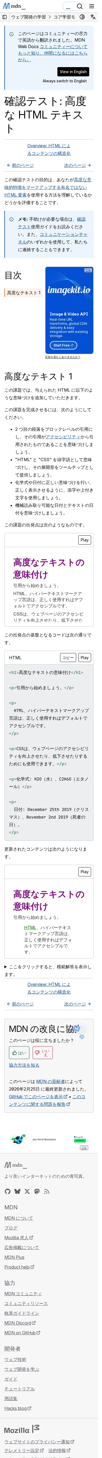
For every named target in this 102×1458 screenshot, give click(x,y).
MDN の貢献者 (50, 1081)
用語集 (10, 1398)
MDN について (18, 1218)
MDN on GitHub (20, 1332)
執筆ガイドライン (21, 1313)
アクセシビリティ (63, 436)
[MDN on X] (27, 1191)
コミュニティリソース (26, 1303)
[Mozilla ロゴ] (21, 1429)
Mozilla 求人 (16, 1237)
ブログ (10, 1228)
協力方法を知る (24, 1065)
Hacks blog (15, 1408)
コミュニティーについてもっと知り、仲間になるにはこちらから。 (53, 53)
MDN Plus (14, 1257)
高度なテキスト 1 (24, 292)
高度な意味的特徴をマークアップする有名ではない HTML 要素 (47, 187)
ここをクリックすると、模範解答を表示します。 (48, 970)
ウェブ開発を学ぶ (21, 1369)
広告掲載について (21, 1247)
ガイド (10, 1379)
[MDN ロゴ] (15, 1165)
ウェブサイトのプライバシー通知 (37, 1441)
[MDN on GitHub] (7, 1191)
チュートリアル (19, 1388)
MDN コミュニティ (23, 1293)
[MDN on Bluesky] (17, 1191)
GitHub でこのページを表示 (36, 1096)
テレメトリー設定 (21, 1450)
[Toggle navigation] (91, 6)
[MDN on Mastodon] (37, 1191)
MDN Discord (17, 1323)
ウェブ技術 (15, 1359)
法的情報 (57, 1450)
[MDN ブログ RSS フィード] (47, 1191)
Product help (17, 1267)
